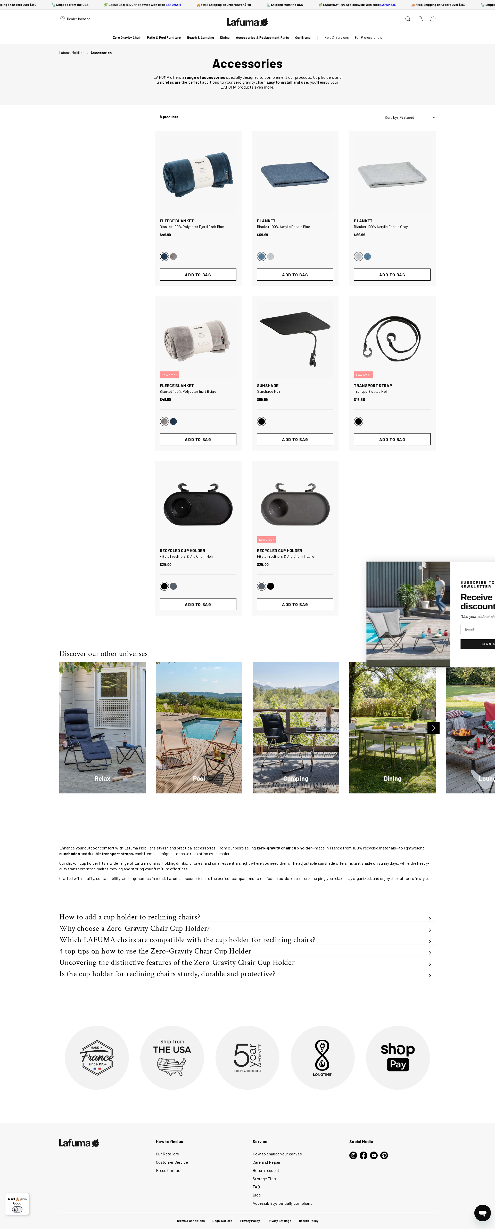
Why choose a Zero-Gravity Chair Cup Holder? (134, 928)
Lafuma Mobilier (71, 53)
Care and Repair (267, 1162)
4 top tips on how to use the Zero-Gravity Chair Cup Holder (155, 951)
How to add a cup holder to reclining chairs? (129, 917)
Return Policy (308, 1221)
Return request (266, 1170)
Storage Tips (264, 1178)
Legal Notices (222, 1221)
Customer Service (172, 1162)
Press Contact (169, 1170)
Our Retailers (167, 1153)
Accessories (101, 53)
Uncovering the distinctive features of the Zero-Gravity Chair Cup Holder (177, 962)
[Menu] (26, 1196)
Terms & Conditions (191, 1221)
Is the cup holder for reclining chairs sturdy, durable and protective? (167, 974)
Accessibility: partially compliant (282, 1203)
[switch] (17, 1209)
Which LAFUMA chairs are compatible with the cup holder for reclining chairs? (187, 940)
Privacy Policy (250, 1221)
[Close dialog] (490, 566)
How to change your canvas (277, 1153)
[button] (127, 37)
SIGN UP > (453, 643)
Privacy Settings (279, 1221)
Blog (257, 1194)
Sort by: (391, 117)
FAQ (256, 1186)
